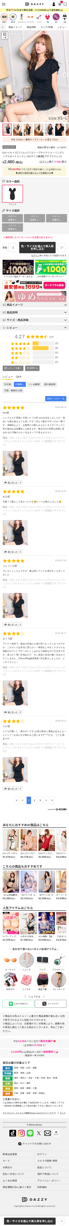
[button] (65, 74)
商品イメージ (15, 27)
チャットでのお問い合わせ (36, 1143)
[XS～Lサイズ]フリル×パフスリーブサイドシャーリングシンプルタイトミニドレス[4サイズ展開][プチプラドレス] (34, 441)
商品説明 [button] (12, 312)
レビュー (62, 27)
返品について (44, 1167)
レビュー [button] (12, 327)
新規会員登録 (10, 1154)
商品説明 (31, 27)
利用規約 (42, 1187)
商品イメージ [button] (15, 304)
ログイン (44, 161)
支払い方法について (13, 1173)
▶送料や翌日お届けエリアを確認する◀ (34, 173)
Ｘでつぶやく (53, 1004)
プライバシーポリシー (49, 1180)
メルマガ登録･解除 (47, 1160)
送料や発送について (48, 1173)
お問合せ (7, 1167)
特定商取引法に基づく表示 (17, 1187)
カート (6, 1160)
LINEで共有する (21, 1004)
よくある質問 (10, 1180)
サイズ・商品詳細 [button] (17, 319)
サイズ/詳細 (47, 27)
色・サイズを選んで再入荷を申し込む (30, 1221)
